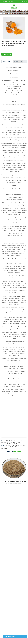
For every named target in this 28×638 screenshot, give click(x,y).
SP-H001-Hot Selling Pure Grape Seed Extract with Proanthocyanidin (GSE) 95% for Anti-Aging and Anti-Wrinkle (13, 447)
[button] (26, 28)
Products (7, 10)
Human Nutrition (15, 10)
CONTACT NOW (7, 54)
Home (2, 10)
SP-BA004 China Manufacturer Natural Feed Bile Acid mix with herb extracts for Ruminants (14, 482)
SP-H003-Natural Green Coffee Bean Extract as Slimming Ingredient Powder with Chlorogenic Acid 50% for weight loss (12, 442)
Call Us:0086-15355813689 (7, 1)
